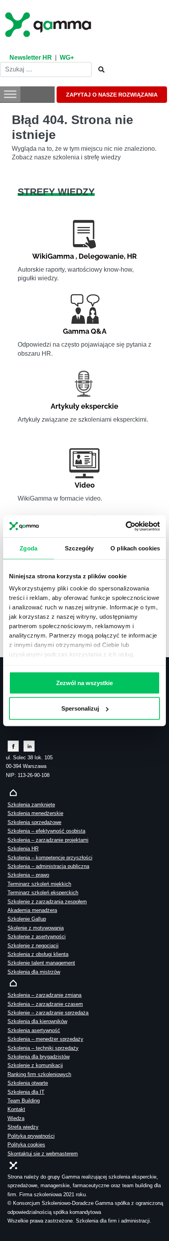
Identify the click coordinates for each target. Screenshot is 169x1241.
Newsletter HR (30, 57)
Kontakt (16, 1109)
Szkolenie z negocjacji (33, 946)
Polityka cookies (26, 1145)
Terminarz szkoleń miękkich (39, 884)
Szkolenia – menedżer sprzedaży (45, 1039)
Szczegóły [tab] (79, 548)
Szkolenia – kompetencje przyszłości (49, 858)
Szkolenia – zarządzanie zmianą (44, 995)
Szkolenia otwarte (27, 1083)
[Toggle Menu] (10, 94)
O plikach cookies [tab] (135, 548)
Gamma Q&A (85, 331)
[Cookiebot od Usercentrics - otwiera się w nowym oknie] (125, 526)
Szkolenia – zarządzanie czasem (45, 1004)
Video (85, 485)
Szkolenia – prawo (28, 875)
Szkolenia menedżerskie (35, 813)
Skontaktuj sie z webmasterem (42, 1154)
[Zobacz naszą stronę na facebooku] (13, 746)
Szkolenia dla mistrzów (33, 972)
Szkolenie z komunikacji (35, 1065)
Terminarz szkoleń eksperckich (42, 893)
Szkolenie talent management (41, 963)
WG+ (67, 57)
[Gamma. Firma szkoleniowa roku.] (49, 23)
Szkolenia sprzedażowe (34, 822)
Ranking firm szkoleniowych (39, 1074)
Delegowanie (101, 256)
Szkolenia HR (23, 849)
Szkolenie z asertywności (36, 936)
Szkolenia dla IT (25, 1092)
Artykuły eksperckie (84, 406)
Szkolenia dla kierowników (37, 1021)
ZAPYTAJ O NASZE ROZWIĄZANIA (112, 94)
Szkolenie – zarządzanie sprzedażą (47, 1013)
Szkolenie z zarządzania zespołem (47, 902)
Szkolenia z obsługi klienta (37, 954)
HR (132, 256)
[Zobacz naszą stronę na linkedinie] (29, 746)
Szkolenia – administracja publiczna (48, 866)
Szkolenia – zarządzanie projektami (47, 840)
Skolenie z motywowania (35, 928)
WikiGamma (53, 256)
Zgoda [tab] (28, 548)
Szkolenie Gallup (26, 919)
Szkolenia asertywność (33, 1030)
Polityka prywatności (31, 1136)
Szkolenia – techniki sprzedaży (43, 1048)
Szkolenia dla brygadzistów (38, 1057)
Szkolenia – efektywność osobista (46, 831)
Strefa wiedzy (23, 1127)
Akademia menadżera (32, 910)
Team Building (23, 1101)
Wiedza (15, 1118)
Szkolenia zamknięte (31, 805)
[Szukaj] (99, 69)
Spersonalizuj (80, 708)
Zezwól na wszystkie (84, 682)
